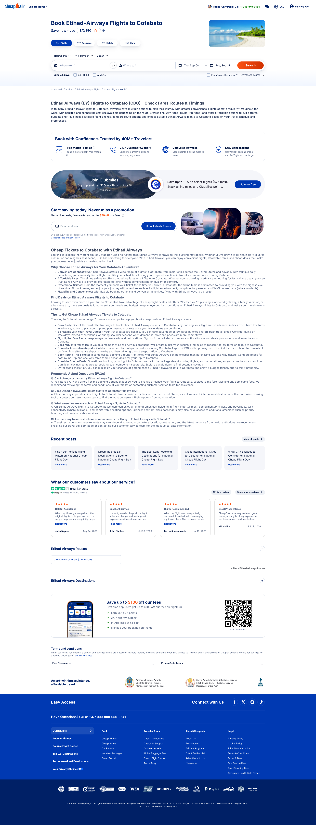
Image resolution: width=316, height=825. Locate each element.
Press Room (192, 743)
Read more (61, 464)
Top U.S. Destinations (65, 753)
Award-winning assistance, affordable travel (70, 682)
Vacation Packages (112, 753)
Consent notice (58, 237)
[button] (234, 6)
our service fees (83, 655)
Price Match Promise (239, 748)
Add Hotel (83, 75)
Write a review (221, 492)
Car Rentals (108, 748)
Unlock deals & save (158, 226)
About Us (191, 738)
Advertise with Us (195, 758)
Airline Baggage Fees (155, 753)
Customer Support (154, 743)
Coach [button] (100, 55)
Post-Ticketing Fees (238, 768)
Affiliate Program (195, 748)
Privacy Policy (73, 237)
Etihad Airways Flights (89, 89)
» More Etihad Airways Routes (248, 568)
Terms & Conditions (238, 753)
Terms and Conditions (151, 803)
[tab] (61, 43)
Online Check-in (152, 748)
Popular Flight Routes (65, 746)
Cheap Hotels (109, 743)
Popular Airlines (62, 738)
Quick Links (60, 730)
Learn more (104, 190)
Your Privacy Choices (65, 769)
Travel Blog (150, 763)
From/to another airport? (224, 75)
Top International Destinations (71, 761)
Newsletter (192, 763)
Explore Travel (37, 6)
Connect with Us (208, 702)
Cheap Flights (109, 738)
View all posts (251, 439)
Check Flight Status (154, 758)
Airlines (70, 89)
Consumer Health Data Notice (244, 773)
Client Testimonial (195, 753)
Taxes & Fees (235, 758)
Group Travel (109, 758)
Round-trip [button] (60, 55)
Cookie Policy (235, 743)
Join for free (248, 184)
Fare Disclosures (61, 663)
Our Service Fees (237, 763)
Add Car (101, 75)
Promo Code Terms (172, 663)
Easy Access (63, 702)
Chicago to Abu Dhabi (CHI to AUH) (73, 559)
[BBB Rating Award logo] (261, 684)
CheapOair (57, 89)
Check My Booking (154, 738)
